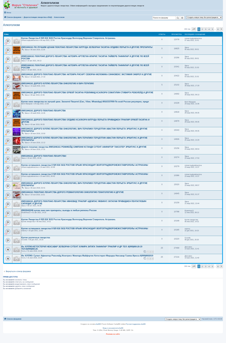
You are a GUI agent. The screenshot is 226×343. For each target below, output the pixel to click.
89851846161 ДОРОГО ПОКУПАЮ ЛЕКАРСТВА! (43, 156)
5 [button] (212, 29)
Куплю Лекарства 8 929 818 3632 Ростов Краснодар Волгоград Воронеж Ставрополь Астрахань (68, 38)
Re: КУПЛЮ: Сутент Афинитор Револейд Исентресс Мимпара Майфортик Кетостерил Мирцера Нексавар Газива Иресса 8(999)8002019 (87, 256)
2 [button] (202, 29)
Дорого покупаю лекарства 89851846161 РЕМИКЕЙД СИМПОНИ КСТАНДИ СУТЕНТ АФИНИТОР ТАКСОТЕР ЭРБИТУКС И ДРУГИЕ (84, 147)
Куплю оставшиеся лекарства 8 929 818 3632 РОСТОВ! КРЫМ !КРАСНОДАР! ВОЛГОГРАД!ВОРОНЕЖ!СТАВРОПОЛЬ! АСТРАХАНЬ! (84, 165)
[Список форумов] (22, 5)
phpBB (97, 324)
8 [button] (217, 29)
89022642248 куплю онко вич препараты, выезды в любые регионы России (59, 210)
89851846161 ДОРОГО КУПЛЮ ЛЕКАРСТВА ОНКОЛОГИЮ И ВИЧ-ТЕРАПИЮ (57, 83)
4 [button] (209, 29)
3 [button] (205, 29)
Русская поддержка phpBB (136, 324)
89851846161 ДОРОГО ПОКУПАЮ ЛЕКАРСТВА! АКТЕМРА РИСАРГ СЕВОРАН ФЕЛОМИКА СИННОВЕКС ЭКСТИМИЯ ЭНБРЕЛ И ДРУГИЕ (86, 74)
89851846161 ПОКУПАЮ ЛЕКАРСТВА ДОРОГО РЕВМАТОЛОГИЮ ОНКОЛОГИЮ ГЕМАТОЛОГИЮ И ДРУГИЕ (72, 192)
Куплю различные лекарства (35, 237)
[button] (194, 29)
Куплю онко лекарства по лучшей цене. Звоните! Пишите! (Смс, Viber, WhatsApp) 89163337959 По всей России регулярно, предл (85, 101)
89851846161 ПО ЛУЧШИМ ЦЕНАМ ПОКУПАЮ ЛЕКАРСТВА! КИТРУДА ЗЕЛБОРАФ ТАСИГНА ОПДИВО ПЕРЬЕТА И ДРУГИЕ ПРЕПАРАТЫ (87, 47)
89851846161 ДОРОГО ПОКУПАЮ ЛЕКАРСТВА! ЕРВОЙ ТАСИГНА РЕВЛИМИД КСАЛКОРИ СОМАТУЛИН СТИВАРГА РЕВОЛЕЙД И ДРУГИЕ (87, 92)
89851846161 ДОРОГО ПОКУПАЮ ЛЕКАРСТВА (43, 111)
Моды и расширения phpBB (113, 328)
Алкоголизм (11, 25)
